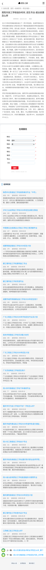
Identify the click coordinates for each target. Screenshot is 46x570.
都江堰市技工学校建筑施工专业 (15, 263)
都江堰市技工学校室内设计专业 (15, 513)
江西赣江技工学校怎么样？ (13, 531)
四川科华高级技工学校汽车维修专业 (16, 388)
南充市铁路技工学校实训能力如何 (16, 335)
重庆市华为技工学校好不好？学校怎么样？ (19, 406)
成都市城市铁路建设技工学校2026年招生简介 (20, 299)
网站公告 (14, 563)
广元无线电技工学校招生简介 (14, 370)
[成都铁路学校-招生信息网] (23, 3)
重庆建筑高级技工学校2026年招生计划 (18, 495)
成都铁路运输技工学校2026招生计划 (17, 246)
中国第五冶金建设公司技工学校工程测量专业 (20, 228)
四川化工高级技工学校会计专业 (15, 442)
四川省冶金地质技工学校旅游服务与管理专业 (20, 477)
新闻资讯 (18, 8)
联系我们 (32, 563)
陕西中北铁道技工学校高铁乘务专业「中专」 (20, 192)
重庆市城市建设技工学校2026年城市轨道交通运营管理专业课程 (22, 424)
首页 (11, 8)
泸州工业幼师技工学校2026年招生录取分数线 (20, 210)
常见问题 (26, 8)
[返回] (2, 3)
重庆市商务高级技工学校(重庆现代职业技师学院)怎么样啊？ (22, 459)
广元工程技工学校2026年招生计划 (16, 352)
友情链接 (23, 563)
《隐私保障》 (22, 171)
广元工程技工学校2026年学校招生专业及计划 (20, 317)
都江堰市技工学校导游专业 (13, 281)
